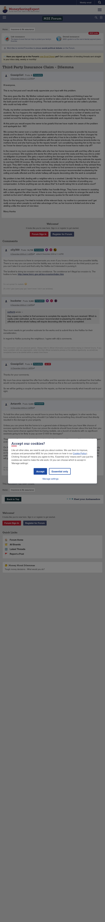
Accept (40, 471)
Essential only (60, 471)
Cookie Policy (79, 453)
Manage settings (51, 478)
